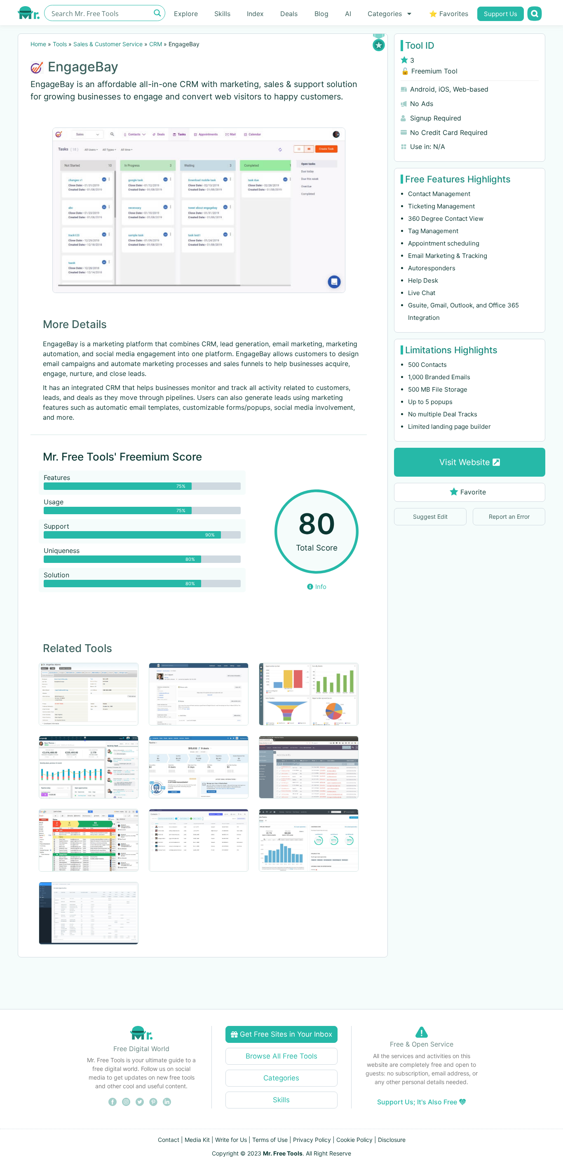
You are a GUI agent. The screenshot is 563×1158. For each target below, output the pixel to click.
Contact (168, 1139)
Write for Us (231, 1139)
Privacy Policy (312, 1139)
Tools (60, 43)
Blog (321, 13)
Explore (186, 13)
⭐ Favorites (448, 13)
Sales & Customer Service (108, 43)
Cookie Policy (354, 1139)
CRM (155, 43)
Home (38, 43)
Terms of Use (270, 1139)
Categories (385, 13)
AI (348, 13)
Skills (222, 13)
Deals (289, 13)
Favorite (473, 492)
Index (255, 13)
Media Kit (197, 1139)
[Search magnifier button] (157, 13)
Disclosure (392, 1139)
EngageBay (83, 67)
